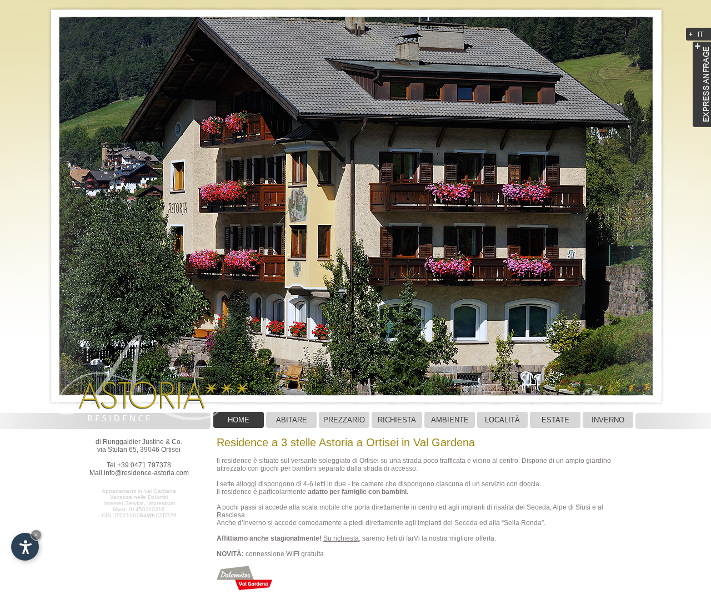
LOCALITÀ (502, 420)
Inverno (608, 420)
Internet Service (123, 503)
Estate (555, 420)
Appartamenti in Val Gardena (139, 491)
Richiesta (397, 420)
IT (700, 34)
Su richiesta (341, 538)
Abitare (291, 420)
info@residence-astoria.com (146, 473)
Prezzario (344, 420)
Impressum (161, 503)
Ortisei (369, 461)
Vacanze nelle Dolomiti (139, 497)
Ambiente (450, 420)
